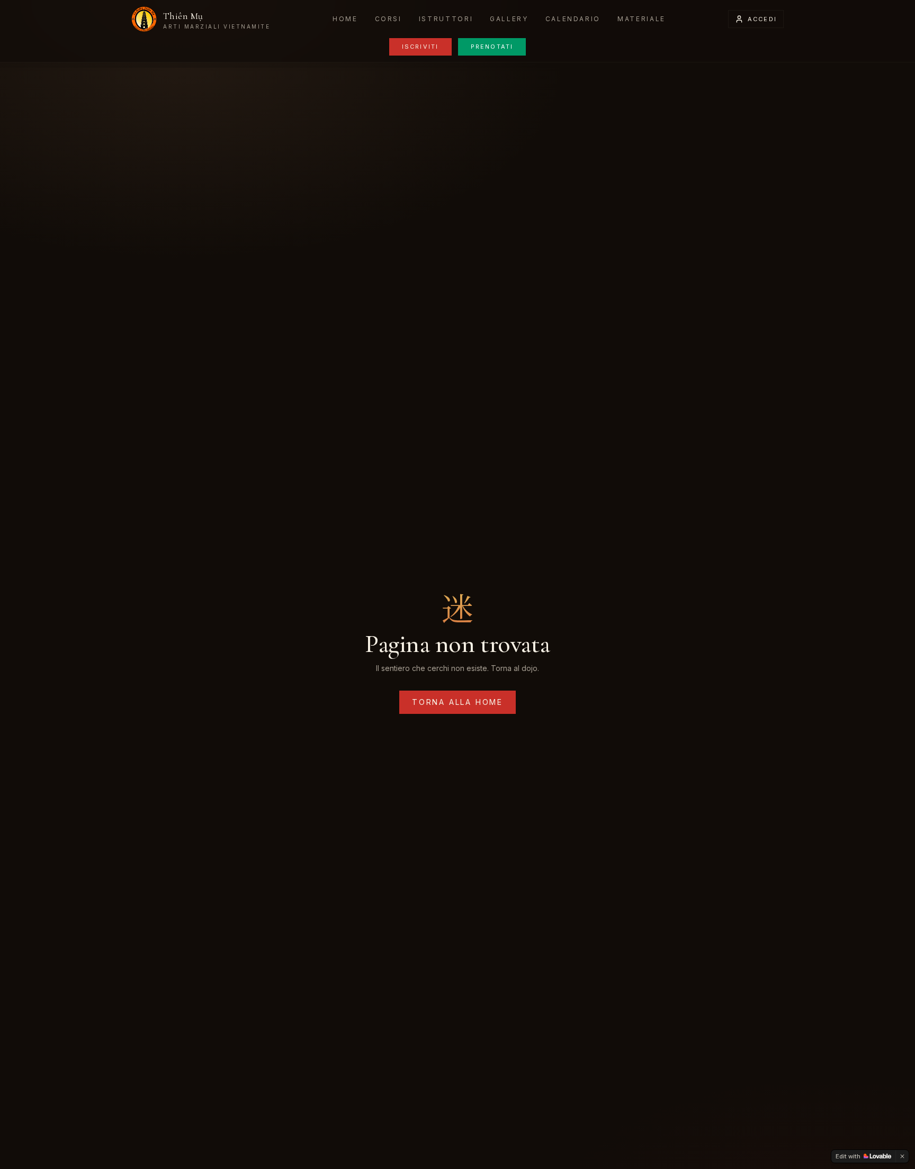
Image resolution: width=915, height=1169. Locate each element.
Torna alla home (457, 701)
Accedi (762, 19)
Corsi (388, 19)
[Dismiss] (902, 1156)
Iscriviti (420, 46)
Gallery (509, 19)
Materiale (641, 19)
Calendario (572, 19)
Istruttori (446, 19)
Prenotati (492, 46)
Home (345, 19)
